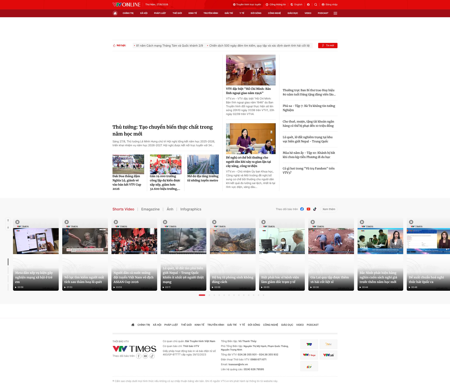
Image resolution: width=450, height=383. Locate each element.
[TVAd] (328, 344)
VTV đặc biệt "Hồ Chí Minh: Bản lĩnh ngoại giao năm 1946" (248, 91)
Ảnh (170, 209)
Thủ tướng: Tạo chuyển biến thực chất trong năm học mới (162, 130)
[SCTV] (309, 366)
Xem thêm (329, 209)
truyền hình (211, 13)
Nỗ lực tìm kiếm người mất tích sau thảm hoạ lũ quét (84, 279)
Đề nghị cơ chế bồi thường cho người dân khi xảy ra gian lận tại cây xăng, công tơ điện (248, 162)
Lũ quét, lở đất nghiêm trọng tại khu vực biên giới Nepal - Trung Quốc (308, 139)
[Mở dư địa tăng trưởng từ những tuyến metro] (203, 164)
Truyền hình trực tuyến (248, 4)
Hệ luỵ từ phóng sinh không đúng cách (232, 279)
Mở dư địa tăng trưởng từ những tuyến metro (202, 178)
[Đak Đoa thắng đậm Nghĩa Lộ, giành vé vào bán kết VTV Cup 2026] (128, 164)
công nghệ (274, 13)
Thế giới (177, 13)
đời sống (256, 13)
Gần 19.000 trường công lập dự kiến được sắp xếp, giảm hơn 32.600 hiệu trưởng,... (165, 183)
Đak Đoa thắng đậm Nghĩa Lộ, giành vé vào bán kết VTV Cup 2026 (126, 183)
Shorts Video (123, 209)
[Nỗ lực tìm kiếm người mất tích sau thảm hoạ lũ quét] (85, 254)
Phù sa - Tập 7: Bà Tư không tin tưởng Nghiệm (309, 108)
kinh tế (193, 13)
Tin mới (330, 45)
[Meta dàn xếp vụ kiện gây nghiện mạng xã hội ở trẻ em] (36, 254)
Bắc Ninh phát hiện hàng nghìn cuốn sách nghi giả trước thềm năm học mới (378, 277)
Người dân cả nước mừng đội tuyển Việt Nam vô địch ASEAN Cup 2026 (133, 277)
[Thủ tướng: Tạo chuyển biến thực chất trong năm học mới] (165, 88)
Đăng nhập (332, 4)
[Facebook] (302, 209)
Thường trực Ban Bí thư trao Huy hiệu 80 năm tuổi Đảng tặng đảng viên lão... (309, 92)
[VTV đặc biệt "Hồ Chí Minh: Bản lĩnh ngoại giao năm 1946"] (251, 70)
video (308, 13)
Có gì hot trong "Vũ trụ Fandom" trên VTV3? (309, 171)
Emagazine (150, 209)
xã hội (143, 13)
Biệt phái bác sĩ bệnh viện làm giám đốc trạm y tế (280, 279)
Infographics (190, 209)
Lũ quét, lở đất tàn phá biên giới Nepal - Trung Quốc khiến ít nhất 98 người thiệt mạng (183, 275)
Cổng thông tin (278, 4)
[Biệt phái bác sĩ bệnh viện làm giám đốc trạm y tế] (282, 254)
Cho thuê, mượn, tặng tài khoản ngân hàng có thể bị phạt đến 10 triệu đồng (308, 124)
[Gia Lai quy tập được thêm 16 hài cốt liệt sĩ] (331, 254)
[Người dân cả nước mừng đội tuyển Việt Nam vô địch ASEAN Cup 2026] (134, 254)
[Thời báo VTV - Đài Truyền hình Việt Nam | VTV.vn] (126, 5)
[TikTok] (315, 209)
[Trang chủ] (115, 13)
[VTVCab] (328, 355)
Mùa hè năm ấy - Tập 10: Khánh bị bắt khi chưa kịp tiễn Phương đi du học (309, 155)
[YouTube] (308, 209)
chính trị (128, 13)
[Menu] (335, 13)
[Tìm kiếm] (316, 4)
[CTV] (309, 355)
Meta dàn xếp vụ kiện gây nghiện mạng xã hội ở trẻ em (34, 277)
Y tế (241, 13)
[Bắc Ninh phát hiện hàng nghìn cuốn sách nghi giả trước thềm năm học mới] (380, 254)
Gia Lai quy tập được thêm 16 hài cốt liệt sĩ (329, 279)
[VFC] (309, 344)
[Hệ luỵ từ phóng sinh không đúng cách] (233, 254)
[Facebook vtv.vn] (309, 4)
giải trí (229, 13)
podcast (323, 13)
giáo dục (293, 13)
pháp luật (160, 13)
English (298, 4)
